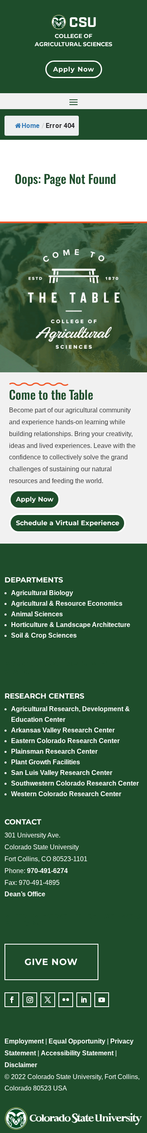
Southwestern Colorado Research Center (75, 783)
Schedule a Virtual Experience (67, 523)
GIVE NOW (51, 961)
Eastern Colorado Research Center (65, 740)
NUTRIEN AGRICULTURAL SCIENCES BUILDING (73, 920)
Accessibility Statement (77, 1053)
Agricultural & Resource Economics (66, 603)
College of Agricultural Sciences (73, 40)
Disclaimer (20, 1064)
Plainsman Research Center (54, 751)
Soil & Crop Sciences (44, 635)
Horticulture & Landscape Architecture (70, 624)
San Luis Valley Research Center (61, 772)
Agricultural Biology (42, 592)
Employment (24, 1041)
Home (31, 126)
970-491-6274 (47, 870)
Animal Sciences (37, 614)
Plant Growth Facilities (45, 762)
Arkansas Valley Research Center (63, 730)
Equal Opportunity (77, 1041)
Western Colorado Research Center (66, 793)
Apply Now (73, 69)
